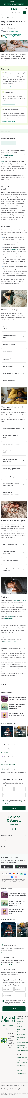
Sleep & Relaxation (9, 18)
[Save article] (25, 42)
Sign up (14, 808)
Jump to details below (8, 87)
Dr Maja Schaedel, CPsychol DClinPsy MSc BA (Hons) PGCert (13, 35)
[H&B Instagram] (12, 829)
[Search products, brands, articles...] (25, 13)
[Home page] (14, 9)
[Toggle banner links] (26, 3)
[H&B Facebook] (15, 829)
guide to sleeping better (10, 641)
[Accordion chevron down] (24, 328)
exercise (24, 600)
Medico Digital (14, 31)
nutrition (16, 600)
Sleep (2, 161)
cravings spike (9, 155)
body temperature (13, 249)
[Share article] (21, 42)
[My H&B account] (23, 9)
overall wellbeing (8, 618)
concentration (10, 616)
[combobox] (12, 13)
